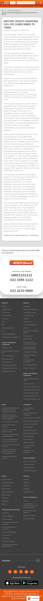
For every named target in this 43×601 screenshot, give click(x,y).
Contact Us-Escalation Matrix (31, 332)
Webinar (26, 482)
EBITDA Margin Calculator (32, 418)
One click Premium (29, 312)
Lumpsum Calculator (30, 424)
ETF (3, 322)
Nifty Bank (5, 501)
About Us (26, 328)
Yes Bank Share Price (9, 365)
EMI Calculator (28, 427)
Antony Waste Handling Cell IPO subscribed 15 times (19, 13)
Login (13, 3)
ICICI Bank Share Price (30, 396)
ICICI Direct (5, 538)
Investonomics (28, 492)
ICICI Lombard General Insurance (10, 523)
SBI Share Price (7, 348)
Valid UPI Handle (29, 368)
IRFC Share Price (7, 359)
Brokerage (27, 306)
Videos (25, 486)
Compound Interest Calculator (30, 414)
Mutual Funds (6, 309)
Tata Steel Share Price (9, 368)
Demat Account (28, 464)
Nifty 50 (4, 504)
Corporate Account (29, 470)
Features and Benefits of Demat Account (10, 435)
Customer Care (28, 315)
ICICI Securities (7, 519)
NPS (3, 325)
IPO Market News (14, 10)
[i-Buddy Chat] (33, 597)
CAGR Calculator (29, 442)
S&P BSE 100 (6, 486)
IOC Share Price (7, 362)
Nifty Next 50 (6, 495)
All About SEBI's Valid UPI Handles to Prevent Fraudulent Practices (10, 410)
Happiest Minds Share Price (31, 380)
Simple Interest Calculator (28, 409)
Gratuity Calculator (29, 430)
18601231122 (21, 275)
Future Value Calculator (31, 421)
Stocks (4, 306)
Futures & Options (8, 328)
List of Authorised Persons (29, 511)
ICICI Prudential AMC (9, 532)
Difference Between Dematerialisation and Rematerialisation (10, 416)
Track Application (29, 519)
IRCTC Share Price (8, 356)
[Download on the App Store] (13, 582)
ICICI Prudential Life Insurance (8, 528)
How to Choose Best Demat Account (9, 430)
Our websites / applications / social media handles (30, 505)
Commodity (6, 312)
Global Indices (7, 479)
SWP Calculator (28, 436)
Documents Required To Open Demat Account (10, 440)
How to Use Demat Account (8, 426)
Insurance (5, 318)
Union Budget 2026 (8, 334)
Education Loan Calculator (28, 451)
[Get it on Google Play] (30, 582)
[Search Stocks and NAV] (37, 2)
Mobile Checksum (29, 515)
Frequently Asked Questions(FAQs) (29, 348)
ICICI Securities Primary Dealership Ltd (10, 545)
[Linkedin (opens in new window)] (26, 572)
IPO (3, 10)
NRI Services (27, 322)
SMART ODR (27, 339)
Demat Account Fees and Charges (11, 445)
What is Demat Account (10, 422)
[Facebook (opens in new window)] (10, 572)
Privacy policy (28, 336)
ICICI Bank (5, 513)
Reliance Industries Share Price (11, 352)
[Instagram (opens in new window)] (15, 572)
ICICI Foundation (7, 516)
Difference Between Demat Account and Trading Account (9, 451)
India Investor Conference (11, 337)
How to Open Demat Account (9, 457)
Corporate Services (30, 325)
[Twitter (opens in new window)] (21, 572)
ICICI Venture (6, 535)
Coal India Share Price (31, 393)
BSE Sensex (6, 489)
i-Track (25, 501)
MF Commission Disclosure (28, 361)
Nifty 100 (5, 498)
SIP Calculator (28, 439)
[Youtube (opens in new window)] (32, 572)
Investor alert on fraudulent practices (30, 343)
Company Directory (8, 371)
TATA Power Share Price (31, 387)
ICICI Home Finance (8, 541)
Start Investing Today (26, 3)
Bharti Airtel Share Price (31, 390)
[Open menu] (40, 2)
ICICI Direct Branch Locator (29, 356)
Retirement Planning (30, 309)
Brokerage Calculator (30, 433)
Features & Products (30, 352)
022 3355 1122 (21, 280)
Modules (26, 489)
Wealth (25, 318)
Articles (26, 479)
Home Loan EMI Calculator (28, 446)
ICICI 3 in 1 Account (29, 461)
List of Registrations (30, 365)
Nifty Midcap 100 (7, 492)
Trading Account (29, 467)
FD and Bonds (7, 315)
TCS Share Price (28, 384)
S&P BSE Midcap (7, 482)
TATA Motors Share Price (31, 399)
